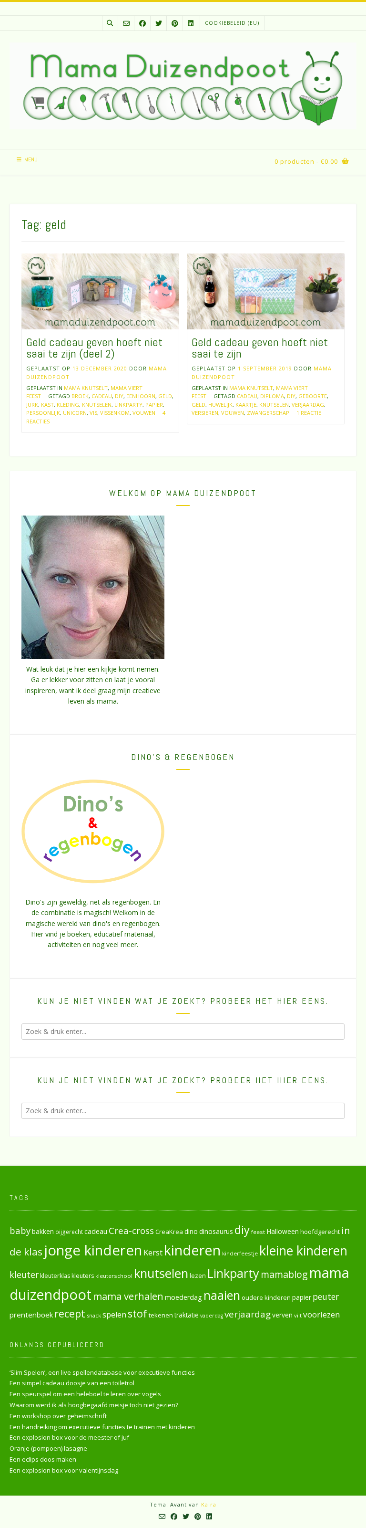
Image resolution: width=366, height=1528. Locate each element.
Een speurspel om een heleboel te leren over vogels (85, 1394)
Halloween (282, 1231)
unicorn (75, 412)
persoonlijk (43, 412)
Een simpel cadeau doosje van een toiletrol (72, 1383)
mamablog (284, 1274)
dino (191, 1231)
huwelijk (220, 404)
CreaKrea (169, 1231)
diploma (272, 396)
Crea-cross (131, 1230)
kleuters (82, 1276)
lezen (198, 1275)
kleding (68, 404)
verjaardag (308, 404)
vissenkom (115, 412)
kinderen (192, 1250)
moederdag (183, 1297)
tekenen (161, 1315)
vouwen (143, 412)
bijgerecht (69, 1231)
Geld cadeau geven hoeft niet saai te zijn (260, 348)
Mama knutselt (86, 387)
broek (80, 396)
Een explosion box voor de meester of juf (69, 1437)
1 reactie (308, 412)
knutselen (97, 404)
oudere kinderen (266, 1297)
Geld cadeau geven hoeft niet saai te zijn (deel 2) (94, 348)
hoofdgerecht (320, 1231)
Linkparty (128, 404)
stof (137, 1313)
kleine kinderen (303, 1250)
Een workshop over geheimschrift (58, 1416)
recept (69, 1313)
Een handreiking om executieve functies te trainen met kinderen (102, 1427)
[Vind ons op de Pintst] (175, 23)
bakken (43, 1231)
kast (47, 404)
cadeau (102, 396)
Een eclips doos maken (43, 1459)
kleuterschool (113, 1275)
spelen (114, 1314)
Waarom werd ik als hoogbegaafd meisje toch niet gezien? (94, 1405)
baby (20, 1230)
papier (154, 404)
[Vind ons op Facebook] (142, 23)
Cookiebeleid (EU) (232, 23)
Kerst (153, 1252)
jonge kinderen (93, 1250)
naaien (221, 1295)
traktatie (186, 1315)
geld (165, 396)
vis (93, 412)
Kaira (208, 1504)
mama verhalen (128, 1296)
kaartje (245, 404)
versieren (205, 412)
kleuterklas (55, 1276)
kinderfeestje (240, 1253)
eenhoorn (140, 396)
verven (282, 1314)
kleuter (24, 1274)
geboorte (312, 396)
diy (119, 396)
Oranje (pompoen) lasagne (48, 1448)
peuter (326, 1296)
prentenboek (31, 1314)
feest (258, 1231)
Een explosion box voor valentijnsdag (64, 1470)
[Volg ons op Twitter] (159, 23)
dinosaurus (216, 1231)
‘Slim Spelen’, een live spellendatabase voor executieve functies (102, 1372)
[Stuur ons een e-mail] (126, 23)
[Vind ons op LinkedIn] (190, 23)
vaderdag (211, 1315)
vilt (298, 1315)
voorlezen (321, 1314)
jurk (32, 404)
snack (94, 1315)
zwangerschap (268, 412)
